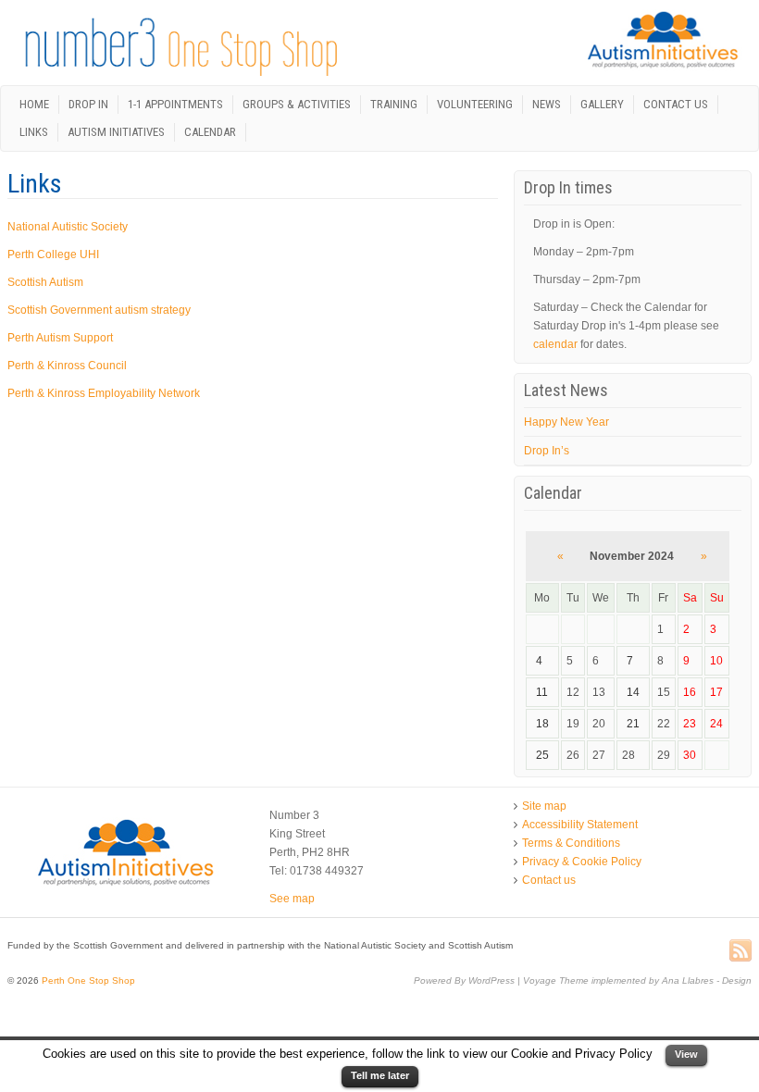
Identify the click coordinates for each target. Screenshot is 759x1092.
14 (633, 692)
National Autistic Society (67, 226)
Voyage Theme (556, 980)
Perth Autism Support (60, 337)
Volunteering (475, 104)
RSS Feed (740, 951)
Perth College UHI (53, 254)
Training (393, 104)
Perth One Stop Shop (87, 980)
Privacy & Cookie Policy (581, 861)
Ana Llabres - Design (707, 980)
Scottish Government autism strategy (99, 310)
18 (542, 723)
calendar (555, 344)
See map (292, 898)
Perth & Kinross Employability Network (103, 393)
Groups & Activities (297, 104)
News (546, 104)
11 (542, 692)
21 (633, 723)
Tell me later (380, 1075)
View (686, 1054)
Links (33, 132)
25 (542, 755)
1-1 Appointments (175, 104)
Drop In (88, 104)
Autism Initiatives (116, 132)
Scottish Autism (45, 282)
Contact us (675, 104)
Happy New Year (566, 422)
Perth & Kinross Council (67, 365)
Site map (544, 806)
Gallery (602, 104)
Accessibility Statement (580, 824)
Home (34, 104)
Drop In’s (546, 450)
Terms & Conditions (571, 843)
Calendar (210, 132)
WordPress (491, 980)
